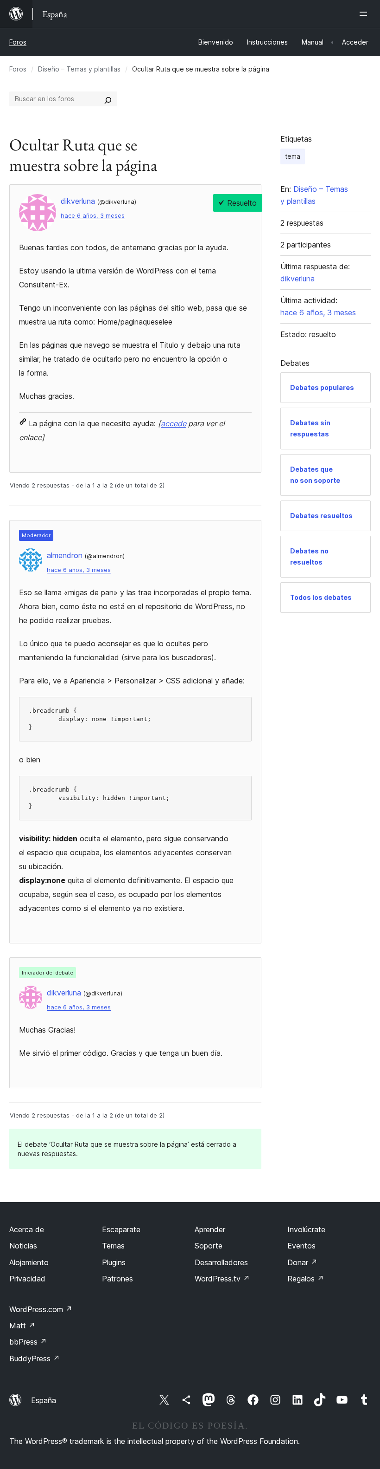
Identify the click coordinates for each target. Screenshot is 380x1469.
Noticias (23, 1245)
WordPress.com (40, 1309)
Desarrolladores (221, 1262)
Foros (17, 42)
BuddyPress (34, 1358)
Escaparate (121, 1229)
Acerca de (26, 1229)
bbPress (28, 1341)
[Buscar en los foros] (108, 98)
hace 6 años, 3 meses (93, 215)
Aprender (210, 1229)
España (43, 1400)
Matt (22, 1325)
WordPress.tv (222, 1278)
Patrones (117, 1278)
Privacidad (27, 1278)
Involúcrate (306, 1229)
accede (173, 423)
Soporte (208, 1245)
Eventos (301, 1245)
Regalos (305, 1278)
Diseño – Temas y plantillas (79, 69)
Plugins (114, 1262)
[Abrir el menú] (365, 14)
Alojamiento (29, 1262)
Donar (302, 1262)
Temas (113, 1245)
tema (292, 156)
